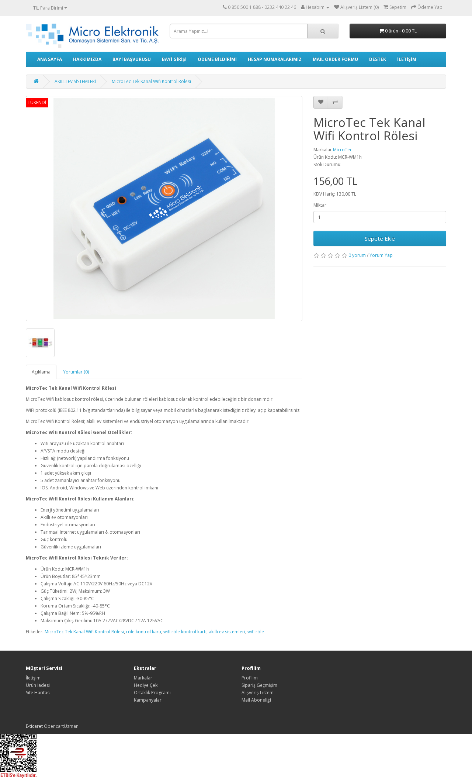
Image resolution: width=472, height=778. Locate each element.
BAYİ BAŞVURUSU (131, 59)
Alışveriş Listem (258, 692)
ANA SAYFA (49, 59)
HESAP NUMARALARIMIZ (275, 59)
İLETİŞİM (406, 59)
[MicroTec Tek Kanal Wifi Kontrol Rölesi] (164, 208)
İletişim (33, 678)
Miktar (319, 205)
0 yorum (357, 255)
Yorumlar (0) (76, 372)
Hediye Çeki (146, 685)
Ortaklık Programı (152, 692)
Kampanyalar (148, 700)
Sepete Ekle (380, 238)
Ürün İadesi (38, 685)
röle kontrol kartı (143, 632)
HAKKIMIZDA (87, 59)
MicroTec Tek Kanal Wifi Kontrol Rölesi (151, 81)
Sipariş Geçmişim (259, 685)
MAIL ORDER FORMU (335, 59)
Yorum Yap (381, 255)
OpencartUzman (61, 726)
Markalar (143, 678)
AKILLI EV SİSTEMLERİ (75, 81)
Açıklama (41, 372)
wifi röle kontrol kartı (184, 632)
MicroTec (342, 150)
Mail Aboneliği (256, 700)
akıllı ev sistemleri (227, 632)
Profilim (250, 678)
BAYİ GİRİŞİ (174, 59)
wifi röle (255, 632)
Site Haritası (38, 692)
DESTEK (377, 59)
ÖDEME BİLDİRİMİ (217, 59)
